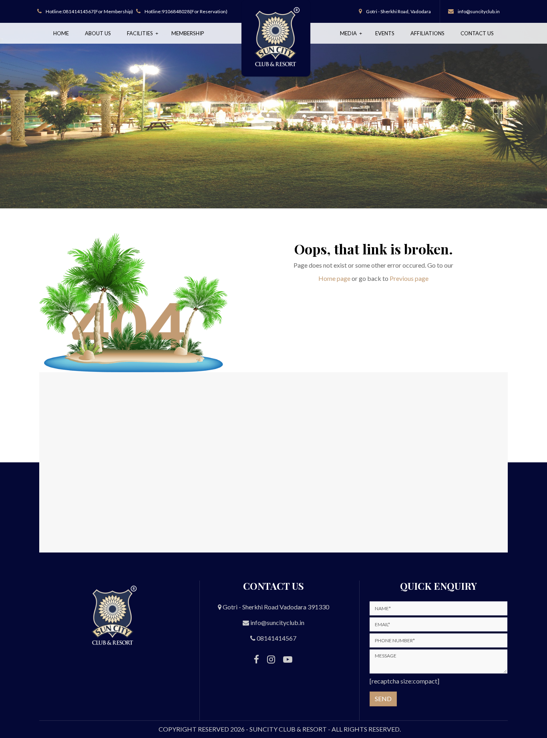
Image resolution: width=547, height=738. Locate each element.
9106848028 (176, 11)
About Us (98, 33)
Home (61, 33)
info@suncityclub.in (479, 11)
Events (384, 33)
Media (349, 33)
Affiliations (427, 33)
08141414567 (78, 11)
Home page (334, 278)
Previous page (409, 278)
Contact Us (477, 33)
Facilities (140, 33)
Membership (187, 33)
